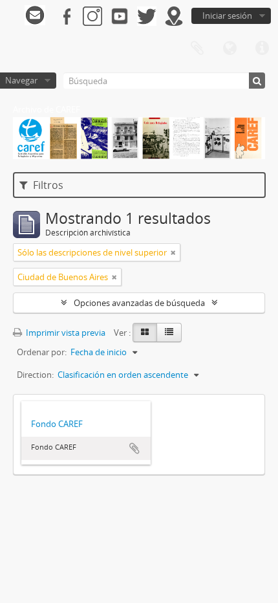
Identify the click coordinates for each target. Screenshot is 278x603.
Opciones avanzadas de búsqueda (139, 303)
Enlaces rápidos (262, 48)
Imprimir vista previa (64, 332)
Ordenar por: (42, 352)
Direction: (35, 374)
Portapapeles (197, 48)
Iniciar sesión (227, 15)
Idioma (229, 48)
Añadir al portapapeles (134, 448)
